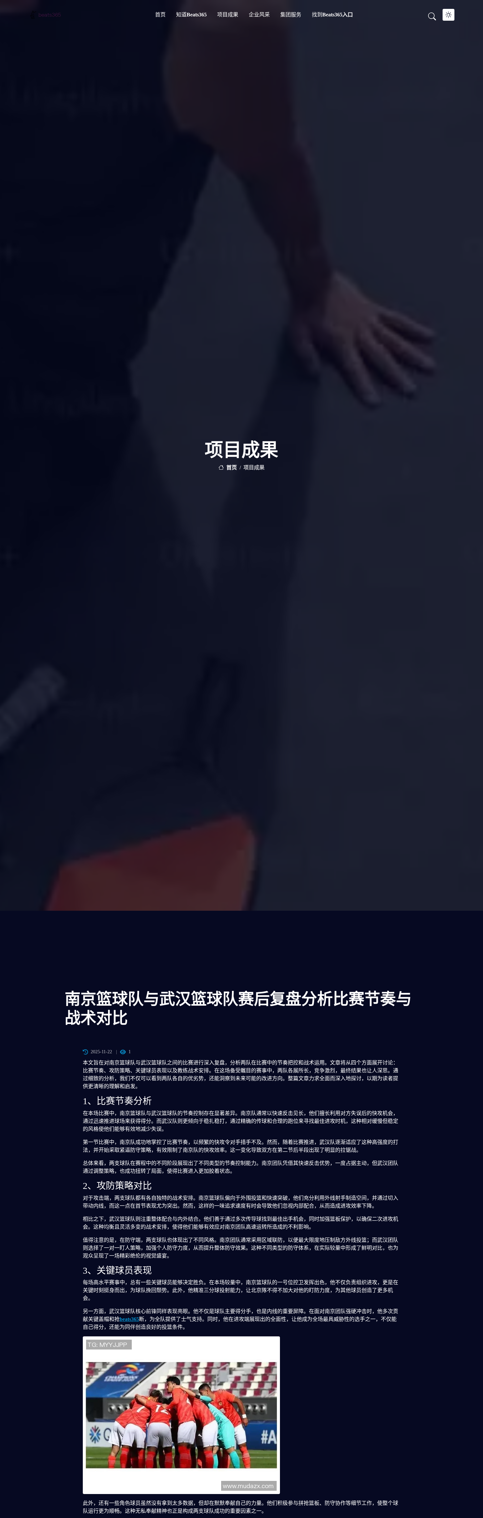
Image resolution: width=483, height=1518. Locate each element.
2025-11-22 (101, 1051)
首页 (160, 14)
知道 (191, 14)
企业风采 (259, 14)
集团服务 (290, 14)
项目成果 (227, 14)
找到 (332, 14)
